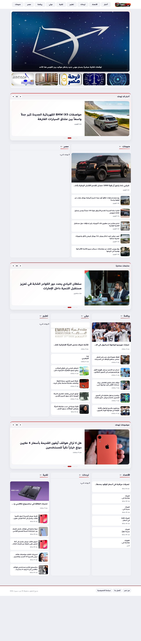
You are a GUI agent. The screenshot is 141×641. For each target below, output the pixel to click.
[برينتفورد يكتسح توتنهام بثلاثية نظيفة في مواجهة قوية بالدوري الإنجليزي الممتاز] (111, 410)
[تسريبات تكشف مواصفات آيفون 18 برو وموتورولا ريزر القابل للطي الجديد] (70, 446)
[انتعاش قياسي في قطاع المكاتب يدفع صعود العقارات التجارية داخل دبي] (70, 371)
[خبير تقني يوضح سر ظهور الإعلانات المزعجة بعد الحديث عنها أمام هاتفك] (72, 466)
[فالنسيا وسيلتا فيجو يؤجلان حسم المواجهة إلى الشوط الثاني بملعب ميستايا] (70, 287)
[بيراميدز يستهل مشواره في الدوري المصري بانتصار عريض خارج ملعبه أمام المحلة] (111, 398)
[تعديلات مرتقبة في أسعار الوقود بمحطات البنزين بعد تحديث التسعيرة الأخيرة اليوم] (111, 486)
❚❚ (17, 96)
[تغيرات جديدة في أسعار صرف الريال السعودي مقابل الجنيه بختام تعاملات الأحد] (76, 466)
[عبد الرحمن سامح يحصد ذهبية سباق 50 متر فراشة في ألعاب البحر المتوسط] (74, 307)
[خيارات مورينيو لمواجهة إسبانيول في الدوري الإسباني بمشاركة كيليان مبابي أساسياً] (111, 337)
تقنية (45, 474)
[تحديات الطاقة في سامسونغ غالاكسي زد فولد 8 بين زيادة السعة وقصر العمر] (29, 496)
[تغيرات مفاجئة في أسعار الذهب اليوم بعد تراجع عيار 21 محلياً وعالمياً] (111, 498)
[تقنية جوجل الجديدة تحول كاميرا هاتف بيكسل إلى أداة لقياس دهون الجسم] (29, 518)
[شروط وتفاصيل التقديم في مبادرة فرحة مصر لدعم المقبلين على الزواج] (70, 79)
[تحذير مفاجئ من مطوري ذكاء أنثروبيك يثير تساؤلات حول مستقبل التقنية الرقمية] (101, 226)
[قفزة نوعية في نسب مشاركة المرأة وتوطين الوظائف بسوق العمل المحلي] (70, 409)
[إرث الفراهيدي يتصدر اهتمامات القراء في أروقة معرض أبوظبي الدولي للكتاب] (70, 359)
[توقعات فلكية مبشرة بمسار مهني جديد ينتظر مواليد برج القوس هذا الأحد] (70, 42)
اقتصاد (126, 474)
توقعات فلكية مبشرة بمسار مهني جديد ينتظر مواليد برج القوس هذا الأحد (70, 67)
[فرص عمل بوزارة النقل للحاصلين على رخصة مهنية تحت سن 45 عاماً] (23, 79)
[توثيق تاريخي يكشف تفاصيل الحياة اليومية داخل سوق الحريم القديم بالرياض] (70, 396)
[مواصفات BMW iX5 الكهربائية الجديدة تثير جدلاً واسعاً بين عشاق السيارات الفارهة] (70, 138)
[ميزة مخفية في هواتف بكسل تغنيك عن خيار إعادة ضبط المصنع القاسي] (29, 531)
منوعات (126, 146)
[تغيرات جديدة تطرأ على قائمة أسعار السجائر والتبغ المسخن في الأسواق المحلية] (111, 532)
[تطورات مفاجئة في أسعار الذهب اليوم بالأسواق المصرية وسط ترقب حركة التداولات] (111, 543)
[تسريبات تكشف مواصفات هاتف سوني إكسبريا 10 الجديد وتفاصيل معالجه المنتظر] (29, 557)
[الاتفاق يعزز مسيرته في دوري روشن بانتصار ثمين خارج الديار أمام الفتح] (76, 307)
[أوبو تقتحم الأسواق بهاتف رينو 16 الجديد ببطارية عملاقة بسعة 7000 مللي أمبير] (64, 466)
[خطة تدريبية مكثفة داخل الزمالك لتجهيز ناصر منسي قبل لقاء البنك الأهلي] (64, 307)
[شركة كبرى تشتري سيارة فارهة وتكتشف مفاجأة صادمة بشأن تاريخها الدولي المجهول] (70, 383)
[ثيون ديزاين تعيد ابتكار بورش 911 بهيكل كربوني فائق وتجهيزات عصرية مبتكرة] (101, 239)
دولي (86, 315)
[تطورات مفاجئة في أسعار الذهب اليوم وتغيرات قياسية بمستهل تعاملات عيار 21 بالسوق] (74, 466)
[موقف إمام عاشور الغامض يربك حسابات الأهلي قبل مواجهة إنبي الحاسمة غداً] (111, 385)
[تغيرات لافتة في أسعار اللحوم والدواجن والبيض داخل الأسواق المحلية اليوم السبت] (111, 521)
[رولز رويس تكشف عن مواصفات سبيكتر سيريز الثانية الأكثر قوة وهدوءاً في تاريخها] (101, 251)
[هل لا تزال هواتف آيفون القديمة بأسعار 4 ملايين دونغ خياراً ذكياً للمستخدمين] (70, 466)
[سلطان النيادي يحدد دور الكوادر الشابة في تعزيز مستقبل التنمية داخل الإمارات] (70, 307)
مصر (66, 146)
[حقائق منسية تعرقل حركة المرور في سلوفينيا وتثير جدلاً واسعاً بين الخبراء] (72, 138)
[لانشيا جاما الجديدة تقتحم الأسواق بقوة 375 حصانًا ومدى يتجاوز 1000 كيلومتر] (101, 213)
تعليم (45, 315)
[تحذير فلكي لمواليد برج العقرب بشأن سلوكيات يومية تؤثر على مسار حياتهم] (118, 79)
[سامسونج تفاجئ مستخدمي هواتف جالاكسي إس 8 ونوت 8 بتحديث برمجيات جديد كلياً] (29, 570)
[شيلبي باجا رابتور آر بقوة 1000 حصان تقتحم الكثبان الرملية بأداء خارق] (101, 173)
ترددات (85, 474)
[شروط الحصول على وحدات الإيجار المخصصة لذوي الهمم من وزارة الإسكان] (46, 79)
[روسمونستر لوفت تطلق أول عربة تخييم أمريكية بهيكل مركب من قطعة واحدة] (101, 200)
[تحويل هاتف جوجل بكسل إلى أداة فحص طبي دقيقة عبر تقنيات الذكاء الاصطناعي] (29, 544)
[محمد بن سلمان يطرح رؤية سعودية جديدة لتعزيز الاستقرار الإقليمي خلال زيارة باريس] (72, 307)
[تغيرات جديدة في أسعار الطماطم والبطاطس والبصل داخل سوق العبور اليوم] (111, 510)
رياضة (127, 315)
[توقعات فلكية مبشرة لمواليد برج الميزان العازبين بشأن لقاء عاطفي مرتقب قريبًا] (94, 79)
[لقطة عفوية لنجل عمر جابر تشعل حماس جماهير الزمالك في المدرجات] (111, 359)
